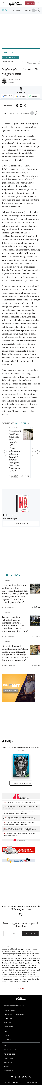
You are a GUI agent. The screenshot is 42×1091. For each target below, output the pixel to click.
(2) (28, 476)
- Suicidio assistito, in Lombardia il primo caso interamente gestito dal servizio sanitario (18, 812)
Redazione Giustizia (14, 476)
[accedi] (38, 3)
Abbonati (29, 3)
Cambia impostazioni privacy (14, 1014)
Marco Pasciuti (8, 665)
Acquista (21, 523)
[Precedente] (4, 453)
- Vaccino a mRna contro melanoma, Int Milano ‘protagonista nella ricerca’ (19, 834)
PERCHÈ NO (10, 515)
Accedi (11, 934)
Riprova (21, 988)
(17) (39, 636)
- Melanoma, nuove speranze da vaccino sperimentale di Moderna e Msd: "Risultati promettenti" (19, 829)
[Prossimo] (37, 453)
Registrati (30, 934)
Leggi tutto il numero (21, 783)
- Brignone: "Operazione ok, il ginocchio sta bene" (20, 802)
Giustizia (7, 52)
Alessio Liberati (14, 80)
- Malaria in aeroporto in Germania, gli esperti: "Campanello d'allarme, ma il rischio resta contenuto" (19, 818)
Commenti (8, 105)
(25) (39, 607)
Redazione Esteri (9, 607)
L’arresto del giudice (19, 123)
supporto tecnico (12, 981)
